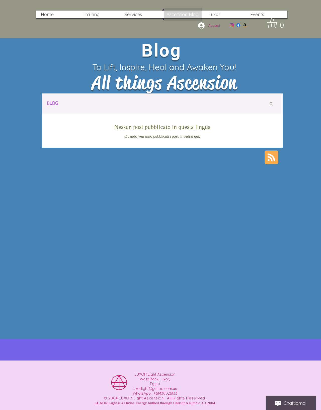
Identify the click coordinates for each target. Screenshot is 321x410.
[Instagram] (231, 25)
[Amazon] (244, 25)
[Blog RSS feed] (271, 157)
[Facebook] (238, 25)
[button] (278, 23)
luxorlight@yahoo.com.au (155, 388)
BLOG (52, 103)
